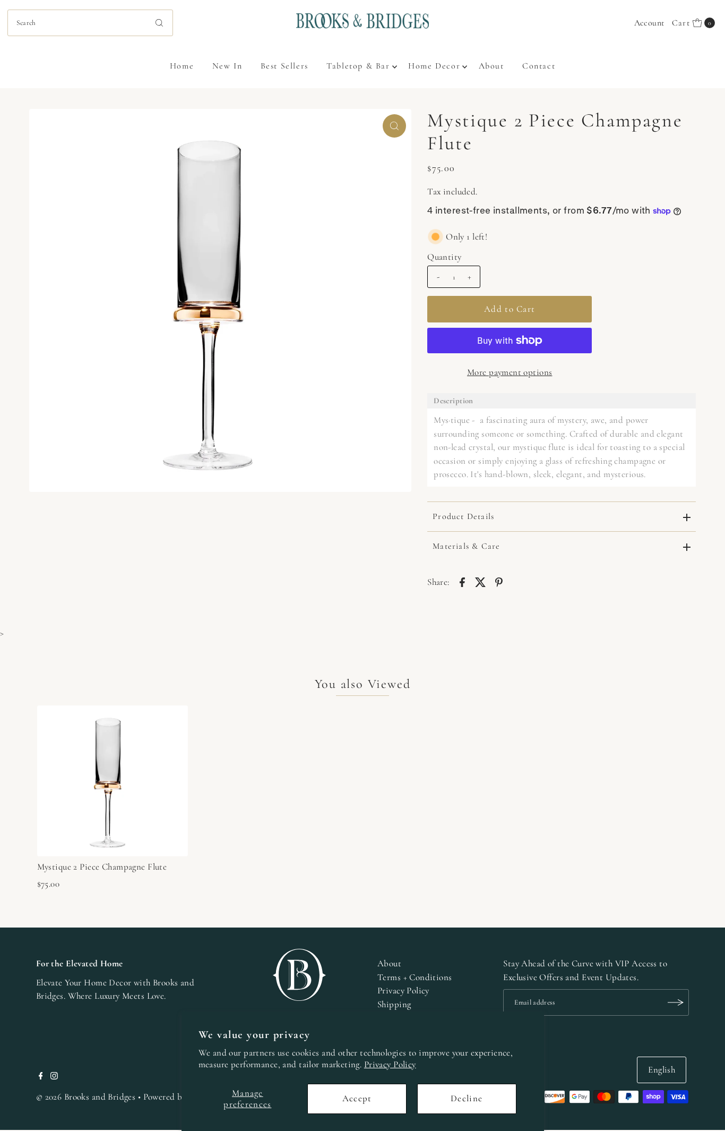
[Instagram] (54, 1077)
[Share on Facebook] (462, 581)
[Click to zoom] (394, 126)
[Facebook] (41, 1077)
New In (227, 66)
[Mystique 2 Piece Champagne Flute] (112, 780)
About (491, 66)
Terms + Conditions (414, 977)
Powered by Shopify (180, 1096)
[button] (561, 401)
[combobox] (90, 23)
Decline (466, 1098)
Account (649, 23)
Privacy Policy (390, 1064)
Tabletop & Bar (358, 66)
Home (182, 66)
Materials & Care (466, 546)
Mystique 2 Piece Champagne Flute (102, 866)
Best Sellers (284, 66)
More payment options (510, 372)
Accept (357, 1098)
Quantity (444, 256)
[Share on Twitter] (481, 581)
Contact (538, 66)
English (661, 1069)
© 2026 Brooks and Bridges (86, 1096)
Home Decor (434, 66)
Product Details (463, 516)
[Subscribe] (675, 1002)
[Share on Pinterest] (499, 581)
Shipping (394, 1004)
